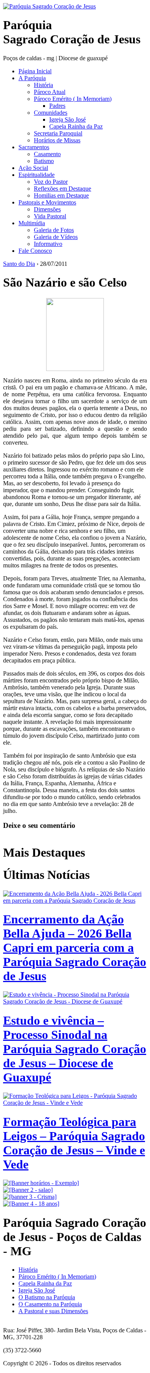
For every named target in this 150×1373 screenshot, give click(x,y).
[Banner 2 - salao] (28, 1190)
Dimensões (47, 209)
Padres (57, 105)
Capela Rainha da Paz (76, 126)
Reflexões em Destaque (62, 188)
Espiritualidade (36, 174)
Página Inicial (35, 71)
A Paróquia (32, 78)
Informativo (48, 244)
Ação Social (33, 168)
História (43, 85)
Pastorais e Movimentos (47, 202)
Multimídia (31, 223)
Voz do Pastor (51, 181)
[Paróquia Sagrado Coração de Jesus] (49, 6)
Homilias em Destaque (61, 195)
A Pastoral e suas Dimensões (53, 1311)
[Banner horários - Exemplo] (41, 1183)
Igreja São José (67, 119)
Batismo (44, 161)
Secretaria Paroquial (58, 133)
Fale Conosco (35, 250)
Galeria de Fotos (54, 230)
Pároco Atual (49, 92)
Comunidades (50, 112)
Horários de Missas (57, 140)
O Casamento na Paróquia (50, 1304)
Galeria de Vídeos (56, 237)
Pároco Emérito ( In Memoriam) (73, 99)
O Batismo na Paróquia (46, 1297)
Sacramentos (33, 147)
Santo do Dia (19, 263)
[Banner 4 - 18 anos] (31, 1203)
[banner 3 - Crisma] (30, 1196)
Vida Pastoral (50, 216)
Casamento (47, 154)
